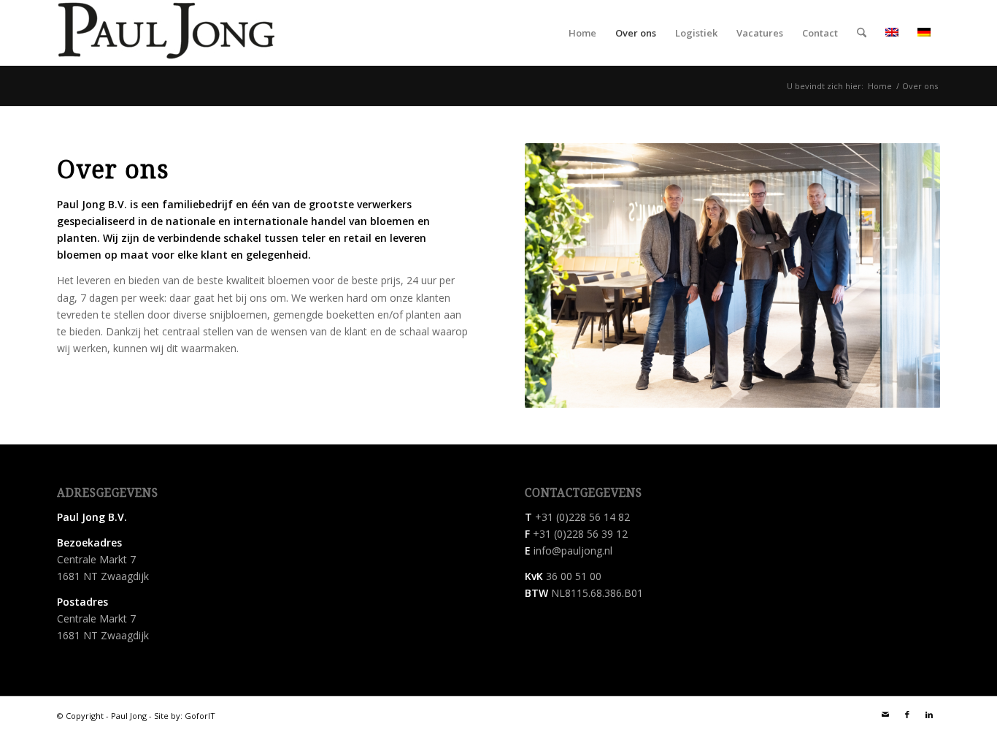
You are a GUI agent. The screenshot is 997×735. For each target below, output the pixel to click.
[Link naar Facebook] (907, 715)
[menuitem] (582, 33)
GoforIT (200, 715)
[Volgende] (907, 275)
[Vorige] (558, 275)
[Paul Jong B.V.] (166, 33)
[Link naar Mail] (885, 715)
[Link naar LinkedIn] (929, 715)
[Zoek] (861, 33)
